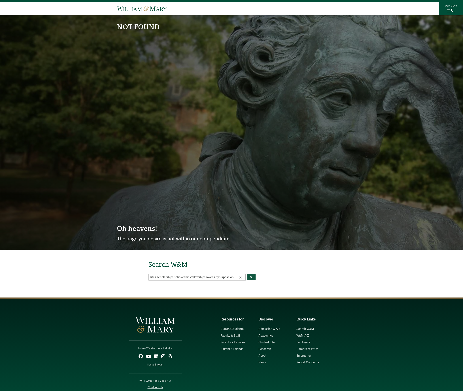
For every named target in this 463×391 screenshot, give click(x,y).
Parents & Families (232, 342)
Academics (265, 335)
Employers (303, 342)
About (262, 356)
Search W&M (305, 329)
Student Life (266, 342)
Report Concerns (307, 362)
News (262, 362)
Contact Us (155, 387)
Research (264, 349)
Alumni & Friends (231, 349)
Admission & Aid (269, 329)
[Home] (142, 9)
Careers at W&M (307, 349)
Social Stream (155, 364)
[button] (240, 277)
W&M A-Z (302, 335)
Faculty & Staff (230, 335)
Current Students (232, 329)
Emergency (303, 356)
